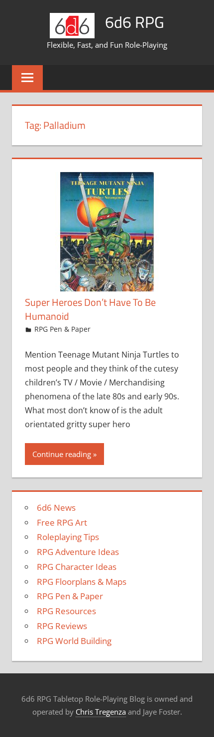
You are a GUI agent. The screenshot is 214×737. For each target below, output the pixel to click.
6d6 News (56, 507)
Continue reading (61, 454)
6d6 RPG (134, 22)
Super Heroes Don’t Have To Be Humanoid (90, 309)
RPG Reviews (62, 626)
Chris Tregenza (101, 712)
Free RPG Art (62, 522)
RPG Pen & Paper (62, 329)
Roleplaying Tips (68, 537)
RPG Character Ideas (76, 566)
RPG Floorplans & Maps (81, 581)
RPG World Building (74, 640)
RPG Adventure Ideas (78, 551)
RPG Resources (66, 611)
